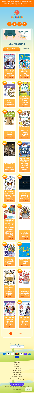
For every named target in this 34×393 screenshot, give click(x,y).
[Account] (14, 24)
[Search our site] (24, 24)
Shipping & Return (17, 373)
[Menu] (9, 24)
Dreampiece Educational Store (18, 386)
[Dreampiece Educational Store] (17, 14)
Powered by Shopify (17, 389)
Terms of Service (17, 377)
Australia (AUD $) (16, 347)
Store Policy (17, 375)
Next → (21, 333)
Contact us (17, 364)
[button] (11, 49)
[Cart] (19, 24)
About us (17, 362)
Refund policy (17, 370)
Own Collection (17, 368)
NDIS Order (17, 366)
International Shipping (17, 379)
